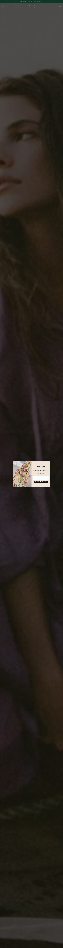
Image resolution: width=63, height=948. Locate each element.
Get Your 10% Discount (41, 481)
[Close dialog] (48, 462)
